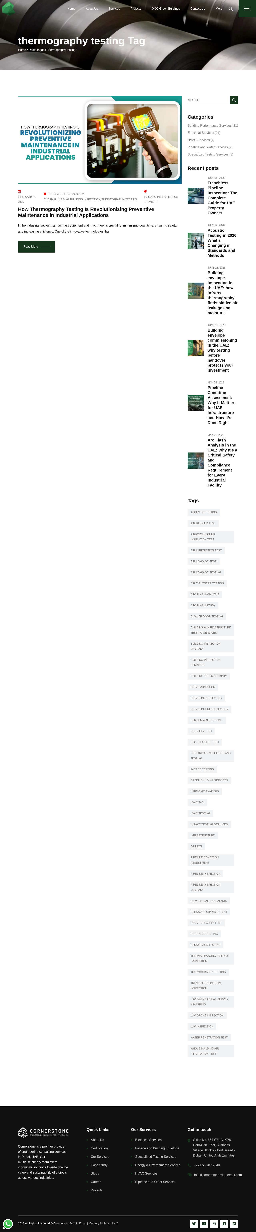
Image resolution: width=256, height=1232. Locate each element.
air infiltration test (206, 550)
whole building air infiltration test (205, 1051)
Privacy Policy (99, 1223)
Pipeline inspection (205, 873)
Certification (99, 1148)
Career (96, 1182)
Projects (96, 1190)
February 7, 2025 (27, 199)
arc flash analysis (205, 594)
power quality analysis (209, 900)
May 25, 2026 (216, 382)
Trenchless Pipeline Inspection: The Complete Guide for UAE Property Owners (222, 198)
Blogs (95, 1173)
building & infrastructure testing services (211, 630)
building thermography (66, 194)
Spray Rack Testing (206, 944)
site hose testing (204, 933)
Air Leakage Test (204, 561)
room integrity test (206, 922)
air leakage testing (206, 572)
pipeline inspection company (205, 887)
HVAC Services (199, 140)
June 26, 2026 (216, 267)
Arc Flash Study (203, 605)
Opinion (196, 846)
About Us (97, 1140)
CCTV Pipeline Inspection (209, 709)
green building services (209, 780)
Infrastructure (203, 835)
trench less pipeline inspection (207, 986)
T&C (114, 1223)
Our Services (100, 1156)
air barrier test (203, 523)
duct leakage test (205, 742)
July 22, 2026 (216, 225)
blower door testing (207, 616)
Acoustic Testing (204, 512)
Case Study (99, 1165)
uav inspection (202, 1026)
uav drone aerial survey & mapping (210, 1002)
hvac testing (200, 813)
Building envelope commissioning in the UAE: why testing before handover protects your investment (222, 350)
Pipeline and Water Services (208, 147)
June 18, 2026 (216, 325)
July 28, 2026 (216, 177)
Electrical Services (201, 132)
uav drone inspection (207, 1015)
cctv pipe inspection (206, 698)
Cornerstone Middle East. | (71, 1223)
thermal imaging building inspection (72, 199)
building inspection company (206, 646)
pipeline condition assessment (205, 860)
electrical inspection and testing (211, 756)
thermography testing (119, 199)
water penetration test (209, 1037)
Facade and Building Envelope (157, 1148)
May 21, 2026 (216, 434)
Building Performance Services (161, 199)
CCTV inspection (203, 687)
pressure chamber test (209, 911)
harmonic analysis (205, 791)
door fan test (201, 731)
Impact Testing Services (209, 824)
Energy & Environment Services (157, 1165)
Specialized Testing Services (208, 154)
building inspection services (206, 662)
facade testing (202, 769)
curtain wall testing (207, 720)
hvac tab (197, 802)
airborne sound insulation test (203, 537)
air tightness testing (207, 583)
